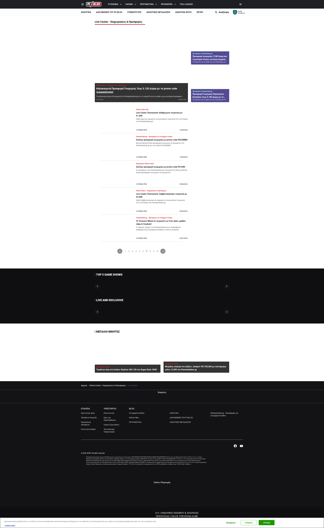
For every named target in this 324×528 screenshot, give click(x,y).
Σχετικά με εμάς (88, 413)
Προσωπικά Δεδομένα (86, 423)
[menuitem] (115, 4)
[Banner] (210, 116)
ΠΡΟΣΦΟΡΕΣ (167, 4)
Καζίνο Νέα (134, 418)
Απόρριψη (248, 523)
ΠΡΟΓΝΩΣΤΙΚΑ (147, 4)
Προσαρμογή (230, 523)
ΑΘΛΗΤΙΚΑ (86, 12)
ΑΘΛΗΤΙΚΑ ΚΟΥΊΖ (183, 12)
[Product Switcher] (82, 4)
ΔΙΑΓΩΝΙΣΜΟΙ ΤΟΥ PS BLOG (109, 12)
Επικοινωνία (109, 413)
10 (157, 251)
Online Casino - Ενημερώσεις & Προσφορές (107, 385)
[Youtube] (241, 445)
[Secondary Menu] (240, 4)
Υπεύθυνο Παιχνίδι (89, 418)
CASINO (129, 4)
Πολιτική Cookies (88, 429)
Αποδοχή (266, 523)
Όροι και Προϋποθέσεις (110, 419)
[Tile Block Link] (107, 286)
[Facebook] (235, 445)
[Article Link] (141, 65)
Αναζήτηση (224, 12)
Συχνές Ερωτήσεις (111, 425)
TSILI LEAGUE (186, 4)
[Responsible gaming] (239, 12)
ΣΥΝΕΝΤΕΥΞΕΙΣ (134, 12)
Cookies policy (10, 525)
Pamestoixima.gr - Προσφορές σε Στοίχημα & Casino (224, 414)
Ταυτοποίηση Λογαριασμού (109, 430)
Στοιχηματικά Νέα (136, 413)
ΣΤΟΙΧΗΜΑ (113, 4)
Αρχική (84, 385)
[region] (162, 523)
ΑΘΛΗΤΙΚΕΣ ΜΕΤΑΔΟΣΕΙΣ (158, 12)
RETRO (200, 12)
